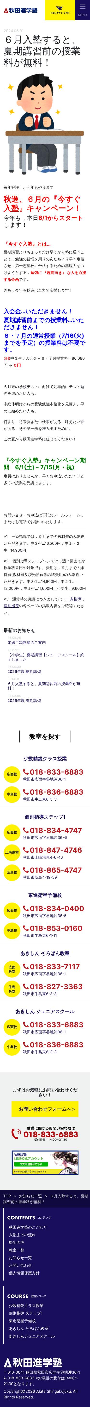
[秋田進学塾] (20, 10)
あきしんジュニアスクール (32, 1336)
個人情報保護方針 (24, 1273)
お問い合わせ (20, 1265)
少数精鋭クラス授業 (26, 1305)
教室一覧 (16, 1250)
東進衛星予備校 (22, 1320)
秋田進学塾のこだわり (28, 1227)
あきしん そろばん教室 (28, 1328)
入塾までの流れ (22, 1234)
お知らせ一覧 (30, 1196)
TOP (7, 1196)
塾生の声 (16, 1242)
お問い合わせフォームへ (45, 1109)
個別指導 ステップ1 (25, 1313)
